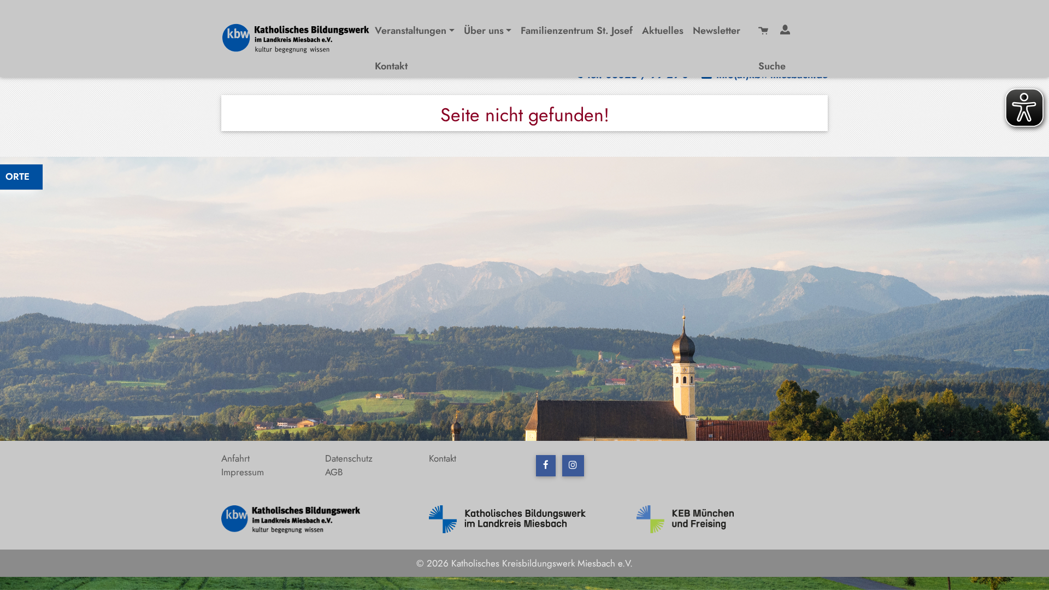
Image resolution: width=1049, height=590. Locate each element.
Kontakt (391, 66)
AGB (334, 472)
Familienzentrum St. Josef (577, 30)
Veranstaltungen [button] (410, 30)
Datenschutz (349, 458)
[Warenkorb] (765, 29)
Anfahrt (235, 458)
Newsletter (716, 30)
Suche (772, 66)
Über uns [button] (484, 30)
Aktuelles (662, 30)
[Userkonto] (787, 29)
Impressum (242, 472)
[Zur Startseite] (300, 37)
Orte (17, 176)
